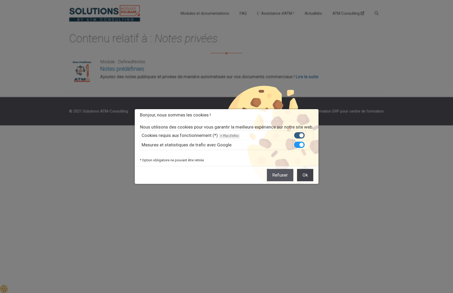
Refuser (280, 175)
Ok (305, 175)
